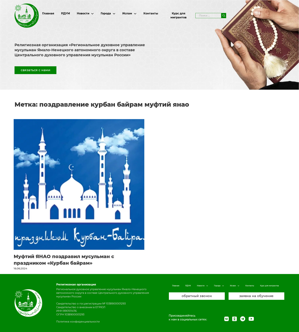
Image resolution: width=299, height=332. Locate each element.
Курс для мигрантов (178, 15)
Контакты (150, 13)
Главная (48, 13)
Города (106, 13)
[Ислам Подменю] (135, 13)
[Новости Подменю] (92, 13)
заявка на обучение (256, 296)
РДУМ (65, 13)
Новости (83, 13)
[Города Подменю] (114, 13)
